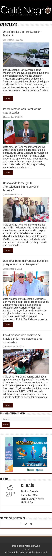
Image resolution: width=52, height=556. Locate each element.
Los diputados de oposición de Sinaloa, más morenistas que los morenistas (22, 338)
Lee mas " (8, 99)
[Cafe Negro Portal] (26, 10)
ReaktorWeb (33, 545)
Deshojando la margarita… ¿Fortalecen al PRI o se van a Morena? (21, 186)
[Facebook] (21, 524)
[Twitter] (26, 524)
